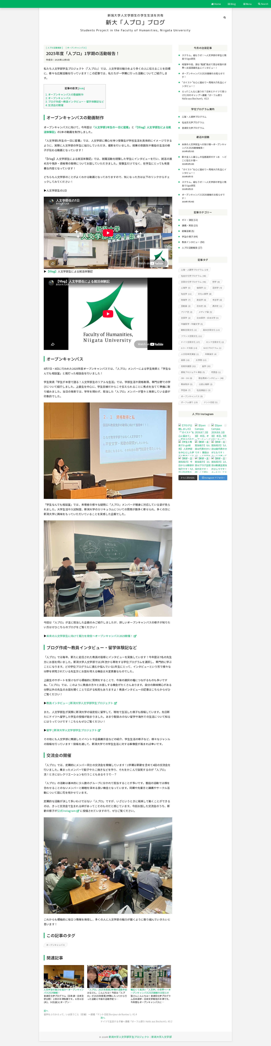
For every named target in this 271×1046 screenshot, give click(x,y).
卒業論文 (210, 354)
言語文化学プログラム (193, 127)
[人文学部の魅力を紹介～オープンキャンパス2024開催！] (64, 976)
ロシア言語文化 (215, 342)
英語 (185, 360)
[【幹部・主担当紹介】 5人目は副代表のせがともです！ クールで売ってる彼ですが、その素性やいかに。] (219, 448)
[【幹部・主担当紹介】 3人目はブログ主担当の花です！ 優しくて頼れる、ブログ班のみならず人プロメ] (203, 464)
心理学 (185, 287)
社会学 (186, 293)
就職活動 (186, 231)
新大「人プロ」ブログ (135, 22)
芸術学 (217, 287)
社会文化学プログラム (193, 122)
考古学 (217, 299)
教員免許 (186, 384)
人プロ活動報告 (55, 47)
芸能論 (185, 305)
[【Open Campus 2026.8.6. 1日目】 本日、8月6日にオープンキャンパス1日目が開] (219, 431)
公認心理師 (206, 384)
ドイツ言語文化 (190, 342)
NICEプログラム (212, 347)
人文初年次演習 (190, 354)
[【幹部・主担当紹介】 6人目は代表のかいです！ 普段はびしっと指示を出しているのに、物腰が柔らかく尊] (203, 448)
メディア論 (205, 311)
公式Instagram (66, 811)
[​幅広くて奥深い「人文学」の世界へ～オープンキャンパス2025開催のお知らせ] (151, 976)
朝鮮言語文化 (189, 329)
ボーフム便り (189, 402)
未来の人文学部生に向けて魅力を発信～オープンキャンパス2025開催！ (89, 636)
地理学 (185, 299)
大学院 (201, 360)
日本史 (201, 305)
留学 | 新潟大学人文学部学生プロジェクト (71, 730)
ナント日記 (211, 402)
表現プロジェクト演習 (193, 372)
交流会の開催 (54, 105)
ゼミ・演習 (187, 219)
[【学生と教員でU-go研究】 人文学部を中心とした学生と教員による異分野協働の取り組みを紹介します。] (186, 448)
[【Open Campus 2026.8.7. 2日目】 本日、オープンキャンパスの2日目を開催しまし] (203, 431)
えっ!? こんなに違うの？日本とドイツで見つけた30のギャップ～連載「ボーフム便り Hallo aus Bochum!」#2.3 (204, 95)
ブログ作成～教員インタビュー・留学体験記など (74, 101)
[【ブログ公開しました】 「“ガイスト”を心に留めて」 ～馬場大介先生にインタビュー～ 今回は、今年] (186, 431)
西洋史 (217, 305)
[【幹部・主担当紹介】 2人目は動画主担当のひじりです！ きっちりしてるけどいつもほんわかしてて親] (219, 464)
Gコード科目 (189, 347)
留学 (206, 366)
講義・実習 (187, 225)
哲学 (216, 281)
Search (264, 4)
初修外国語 (188, 366)
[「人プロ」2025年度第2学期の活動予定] (107, 976)
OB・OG (186, 378)
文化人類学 (205, 293)
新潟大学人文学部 (161, 1037)
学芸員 (185, 390)
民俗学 (201, 299)
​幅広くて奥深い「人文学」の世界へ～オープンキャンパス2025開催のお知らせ (151, 991)
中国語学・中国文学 (192, 323)
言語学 (185, 317)
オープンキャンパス (76, 47)
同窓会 (216, 372)
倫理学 (201, 287)
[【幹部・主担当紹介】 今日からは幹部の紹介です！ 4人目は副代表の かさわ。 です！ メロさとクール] (186, 464)
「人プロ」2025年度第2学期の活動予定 (107, 989)
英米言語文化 (211, 329)
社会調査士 (203, 390)
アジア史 (186, 311)
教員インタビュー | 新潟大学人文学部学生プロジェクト (79, 703)
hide (81, 88)
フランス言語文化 (191, 336)
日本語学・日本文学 (207, 317)
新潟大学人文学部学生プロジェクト (129, 1037)
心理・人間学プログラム (194, 116)
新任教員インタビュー (211, 378)
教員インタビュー (191, 242)
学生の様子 (187, 236)
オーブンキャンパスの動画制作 (64, 94)
